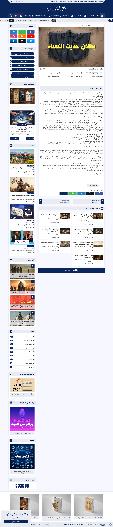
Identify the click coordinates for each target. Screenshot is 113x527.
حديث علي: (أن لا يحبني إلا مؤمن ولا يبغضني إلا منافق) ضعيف (83, 230)
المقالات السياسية (91, 15)
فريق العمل (53, 1)
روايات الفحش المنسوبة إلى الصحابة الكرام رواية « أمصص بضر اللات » (83, 243)
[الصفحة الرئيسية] (102, 15)
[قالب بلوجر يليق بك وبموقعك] (103, 524)
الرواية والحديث (67, 15)
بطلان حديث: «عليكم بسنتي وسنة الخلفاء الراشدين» (84, 256)
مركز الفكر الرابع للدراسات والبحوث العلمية (74, 524)
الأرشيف (75, 1)
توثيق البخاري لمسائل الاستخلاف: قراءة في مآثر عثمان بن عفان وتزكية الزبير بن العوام (83, 215)
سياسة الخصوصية (92, 1)
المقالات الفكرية (55, 15)
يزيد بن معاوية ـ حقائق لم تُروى (22, 292)
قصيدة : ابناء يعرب (29, 248)
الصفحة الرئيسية (100, 25)
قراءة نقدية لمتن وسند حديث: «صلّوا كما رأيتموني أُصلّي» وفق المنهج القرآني (68, 20)
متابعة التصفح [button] (16, 521)
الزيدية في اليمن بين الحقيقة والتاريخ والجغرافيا (22, 306)
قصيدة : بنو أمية (29, 222)
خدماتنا (69, 1)
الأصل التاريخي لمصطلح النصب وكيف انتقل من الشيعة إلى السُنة (22, 128)
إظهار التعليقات (70, 270)
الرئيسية (46, 524)
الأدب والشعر (27, 15)
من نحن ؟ (39, 524)
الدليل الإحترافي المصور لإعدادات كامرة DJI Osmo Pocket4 (29, 20)
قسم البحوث (44, 15)
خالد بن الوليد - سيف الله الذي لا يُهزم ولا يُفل (22, 322)
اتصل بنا (33, 524)
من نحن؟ (101, 1)
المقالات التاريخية (79, 15)
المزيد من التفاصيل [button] (18, 517)
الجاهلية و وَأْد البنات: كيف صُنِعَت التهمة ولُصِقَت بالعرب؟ (22, 275)
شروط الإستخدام (83, 1)
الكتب (35, 15)
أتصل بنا (60, 1)
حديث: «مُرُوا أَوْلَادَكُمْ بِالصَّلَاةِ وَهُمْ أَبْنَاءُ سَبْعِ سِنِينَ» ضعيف (50, 230)
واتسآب (64, 1)
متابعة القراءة (15, 138)
